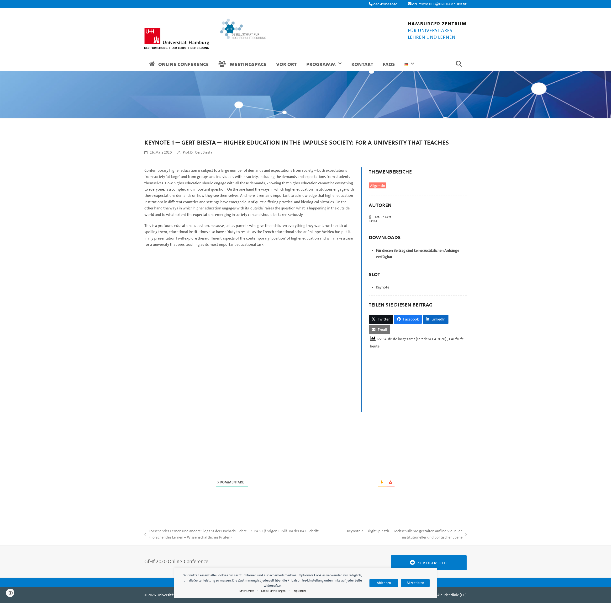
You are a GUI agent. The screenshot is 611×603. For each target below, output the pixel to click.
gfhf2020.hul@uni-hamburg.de (439, 3)
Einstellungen (10, 593)
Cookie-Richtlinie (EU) (449, 595)
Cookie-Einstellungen (273, 591)
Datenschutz (246, 591)
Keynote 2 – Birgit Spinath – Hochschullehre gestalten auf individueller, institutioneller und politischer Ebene (399, 534)
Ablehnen (384, 583)
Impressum (299, 591)
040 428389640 (385, 3)
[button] (459, 65)
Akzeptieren (415, 583)
